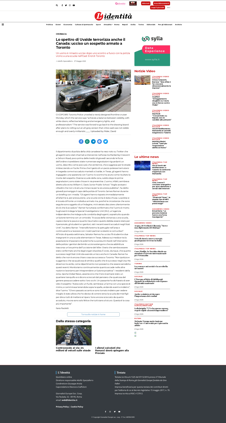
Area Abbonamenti (161, 3)
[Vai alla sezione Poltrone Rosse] (132, 3)
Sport (98, 24)
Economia (68, 24)
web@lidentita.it (69, 400)
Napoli (125, 24)
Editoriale (151, 24)
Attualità (107, 24)
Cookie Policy (77, 406)
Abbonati (145, 3)
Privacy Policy (62, 406)
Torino (141, 24)
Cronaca (61, 34)
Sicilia (133, 24)
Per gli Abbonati (165, 24)
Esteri (58, 24)
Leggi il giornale (157, 7)
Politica (49, 24)
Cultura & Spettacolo (84, 24)
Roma (116, 24)
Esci (168, 7)
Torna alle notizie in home (93, 314)
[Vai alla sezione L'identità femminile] (119, 3)
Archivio (178, 24)
